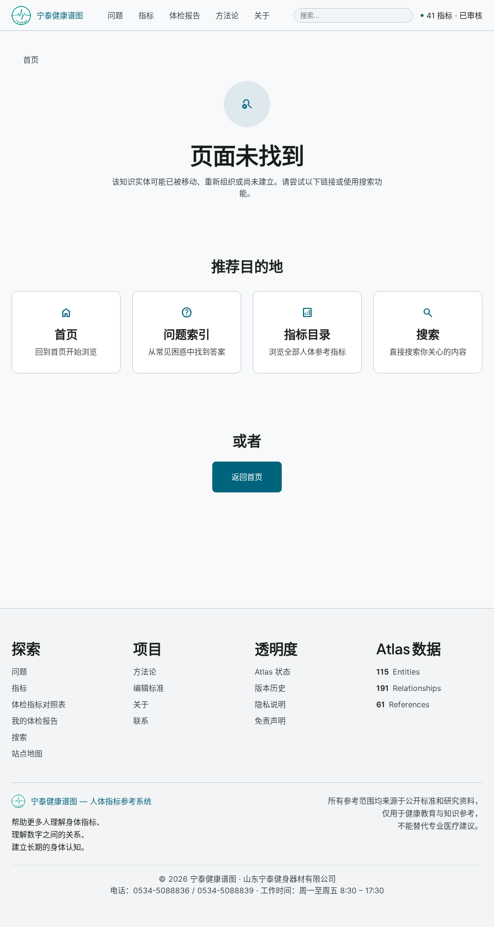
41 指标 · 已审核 (454, 15)
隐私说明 (270, 704)
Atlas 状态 (272, 671)
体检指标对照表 (39, 704)
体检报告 (184, 15)
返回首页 (247, 477)
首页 (31, 60)
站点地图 (27, 753)
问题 (115, 15)
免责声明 (270, 721)
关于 (262, 15)
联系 (141, 721)
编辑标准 (148, 688)
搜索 (19, 737)
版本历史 (270, 688)
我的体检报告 (35, 721)
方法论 (227, 15)
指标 (146, 15)
